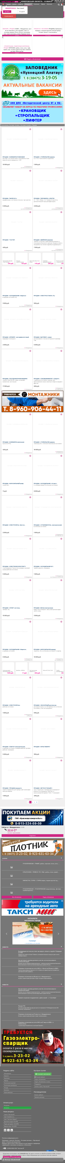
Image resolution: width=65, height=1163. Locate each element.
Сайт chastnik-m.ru (9, 1117)
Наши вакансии (8, 1092)
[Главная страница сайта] (10, 1)
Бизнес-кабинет (38, 1095)
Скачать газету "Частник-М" (42, 1086)
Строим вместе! (8, 16)
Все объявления (16, 897)
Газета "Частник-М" (9, 1114)
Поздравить (37, 1084)
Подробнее (32, 835)
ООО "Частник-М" (19, 1148)
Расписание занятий (9, 1083)
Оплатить (6, 1108)
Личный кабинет (40, 1077)
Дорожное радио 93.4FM (11, 1121)
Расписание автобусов (10, 1085)
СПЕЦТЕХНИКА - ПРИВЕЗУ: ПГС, (32, 872)
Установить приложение (43, 1074)
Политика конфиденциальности (10, 1138)
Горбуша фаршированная (47, 261)
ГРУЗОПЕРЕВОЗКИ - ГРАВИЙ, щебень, (34, 863)
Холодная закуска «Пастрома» (7, 261)
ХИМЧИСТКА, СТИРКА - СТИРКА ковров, (34, 880)
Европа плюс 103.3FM (10, 1126)
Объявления (7, 1073)
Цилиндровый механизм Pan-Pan (8, 671)
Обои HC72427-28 (48, 670)
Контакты (6, 1090)
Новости (6, 1076)
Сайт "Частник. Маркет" (10, 1119)
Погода (6, 1087)
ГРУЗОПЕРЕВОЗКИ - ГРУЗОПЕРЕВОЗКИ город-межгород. (39, 889)
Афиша (6, 1080)
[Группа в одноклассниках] (5, 1130)
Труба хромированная (60, 671)
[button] (6, 933)
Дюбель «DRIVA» (20, 670)
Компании (7, 1078)
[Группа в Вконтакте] (11, 1130)
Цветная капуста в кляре (34, 261)
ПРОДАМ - (14, 157)
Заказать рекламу (39, 1097)
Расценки (6, 1105)
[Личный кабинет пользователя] (62, 4)
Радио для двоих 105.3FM (11, 1124)
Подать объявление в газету (42, 1082)
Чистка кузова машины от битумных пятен (34, 671)
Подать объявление (33, 59)
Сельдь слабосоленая (20, 261)
